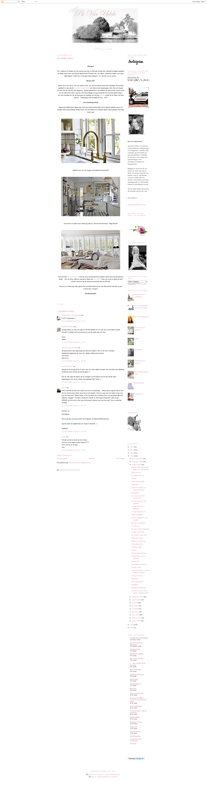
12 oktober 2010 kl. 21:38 (74, 361)
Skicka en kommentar (64, 455)
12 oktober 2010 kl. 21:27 (74, 321)
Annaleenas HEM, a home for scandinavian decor (138, 699)
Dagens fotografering (138, 553)
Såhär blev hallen (137, 538)
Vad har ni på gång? (138, 523)
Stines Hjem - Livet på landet (71, 315)
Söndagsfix (135, 493)
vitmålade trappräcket (81, 88)
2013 (132, 447)
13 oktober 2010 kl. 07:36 (74, 405)
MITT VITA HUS (135, 670)
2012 (132, 450)
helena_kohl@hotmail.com (137, 205)
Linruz (64, 437)
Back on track (136, 472)
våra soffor (97, 279)
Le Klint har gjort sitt (138, 512)
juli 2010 (135, 603)
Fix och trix (135, 526)
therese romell (135, 731)
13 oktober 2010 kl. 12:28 (74, 431)
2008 (132, 627)
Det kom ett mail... (137, 576)
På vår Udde (103, 7)
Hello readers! (138, 350)
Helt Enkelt (134, 679)
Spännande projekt (137, 481)
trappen (102, 95)
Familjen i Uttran (136, 722)
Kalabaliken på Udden (138, 564)
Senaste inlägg (62, 458)
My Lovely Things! (137, 658)
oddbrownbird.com (137, 674)
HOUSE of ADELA (68, 326)
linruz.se (133, 743)
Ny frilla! (136, 339)
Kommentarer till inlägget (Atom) (80, 462)
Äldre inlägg (120, 458)
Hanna (64, 387)
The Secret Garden (137, 693)
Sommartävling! (138, 383)
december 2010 (137, 458)
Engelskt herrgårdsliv (138, 588)
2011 (132, 453)
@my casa (133, 727)
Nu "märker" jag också (139, 535)
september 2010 (137, 597)
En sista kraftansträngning (140, 529)
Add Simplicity (135, 736)
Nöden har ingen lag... (139, 541)
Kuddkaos (134, 585)
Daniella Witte (135, 717)
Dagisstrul (134, 579)
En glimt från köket (137, 532)
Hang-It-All (135, 561)
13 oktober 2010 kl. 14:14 (74, 450)
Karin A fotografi (136, 706)
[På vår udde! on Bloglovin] (136, 759)
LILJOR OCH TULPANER (139, 638)
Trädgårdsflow (135, 684)
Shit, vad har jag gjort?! (141, 317)
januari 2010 (136, 621)
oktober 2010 (136, 465)
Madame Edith (135, 649)
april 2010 (135, 612)
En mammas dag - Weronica (136, 643)
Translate (143, 284)
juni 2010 (135, 606)
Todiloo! (134, 478)
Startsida (92, 458)
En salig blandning (137, 475)
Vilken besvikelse (137, 515)
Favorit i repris (136, 567)
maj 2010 (135, 609)
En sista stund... (138, 394)
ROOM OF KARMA (136, 654)
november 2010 (137, 461)
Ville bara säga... (137, 547)
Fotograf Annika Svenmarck (136, 740)
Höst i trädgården (137, 582)
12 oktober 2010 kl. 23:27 (74, 382)
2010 (132, 456)
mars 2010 (136, 615)
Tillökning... (135, 484)
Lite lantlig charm (65, 58)
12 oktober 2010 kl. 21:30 (74, 342)
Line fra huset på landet (70, 347)
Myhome (133, 688)
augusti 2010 (136, 600)
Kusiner (134, 550)
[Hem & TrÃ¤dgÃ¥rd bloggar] (103, 777)
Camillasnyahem (67, 366)
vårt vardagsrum (72, 277)
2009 (132, 624)
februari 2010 (136, 618)
